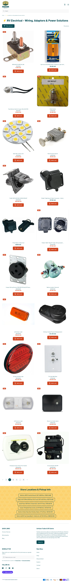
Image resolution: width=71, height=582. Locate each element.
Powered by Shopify (13, 579)
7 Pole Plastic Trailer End (18, 242)
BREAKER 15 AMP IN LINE (18, 64)
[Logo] (5, 4)
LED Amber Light (18, 332)
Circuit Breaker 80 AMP (52, 465)
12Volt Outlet (53, 109)
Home (3, 15)
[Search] (3, 11)
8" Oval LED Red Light (18, 376)
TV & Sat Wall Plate (52, 376)
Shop (38, 555)
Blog (3, 538)
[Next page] (27, 479)
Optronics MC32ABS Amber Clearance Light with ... (53, 64)
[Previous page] (3, 479)
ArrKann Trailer (7, 579)
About (38, 568)
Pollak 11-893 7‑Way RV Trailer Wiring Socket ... (53, 242)
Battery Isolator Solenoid (53, 287)
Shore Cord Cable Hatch (53, 421)
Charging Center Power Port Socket (18, 465)
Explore (38, 562)
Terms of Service (6, 532)
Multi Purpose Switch (53, 153)
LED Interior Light (18, 421)
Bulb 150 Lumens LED (18, 153)
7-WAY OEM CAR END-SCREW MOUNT (18, 198)
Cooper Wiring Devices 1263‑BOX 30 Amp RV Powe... (18, 287)
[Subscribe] (32, 557)
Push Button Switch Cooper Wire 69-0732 (18, 109)
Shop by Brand (40, 558)
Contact (38, 565)
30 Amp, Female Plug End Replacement (52, 332)
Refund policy (5, 535)
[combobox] (35, 11)
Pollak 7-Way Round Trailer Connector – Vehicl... (52, 198)
